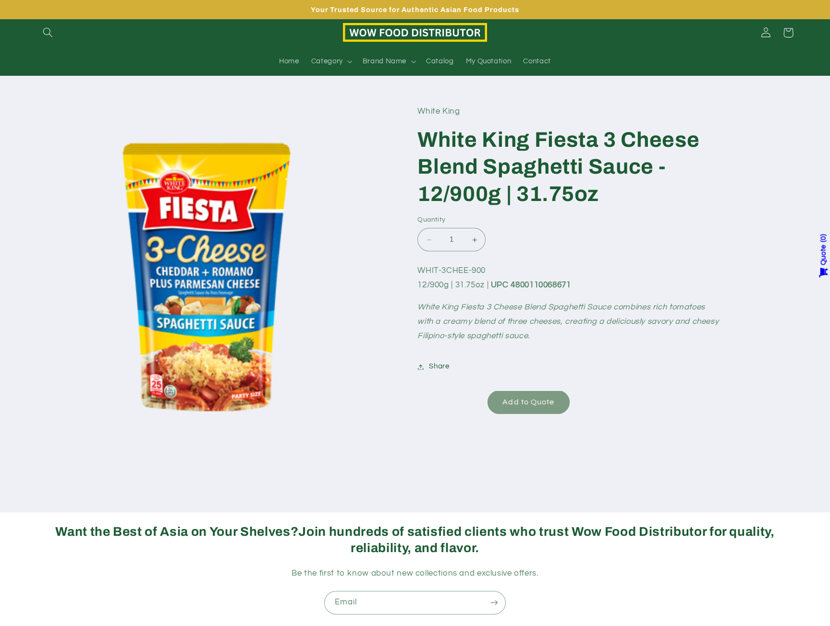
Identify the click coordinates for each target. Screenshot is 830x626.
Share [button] (439, 366)
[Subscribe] (494, 602)
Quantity (431, 220)
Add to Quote (528, 402)
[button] (48, 33)
